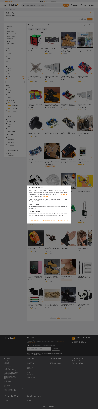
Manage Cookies (35, 220)
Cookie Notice (46, 196)
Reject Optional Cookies (49, 220)
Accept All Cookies (63, 220)
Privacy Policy (63, 194)
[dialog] (49, 204)
